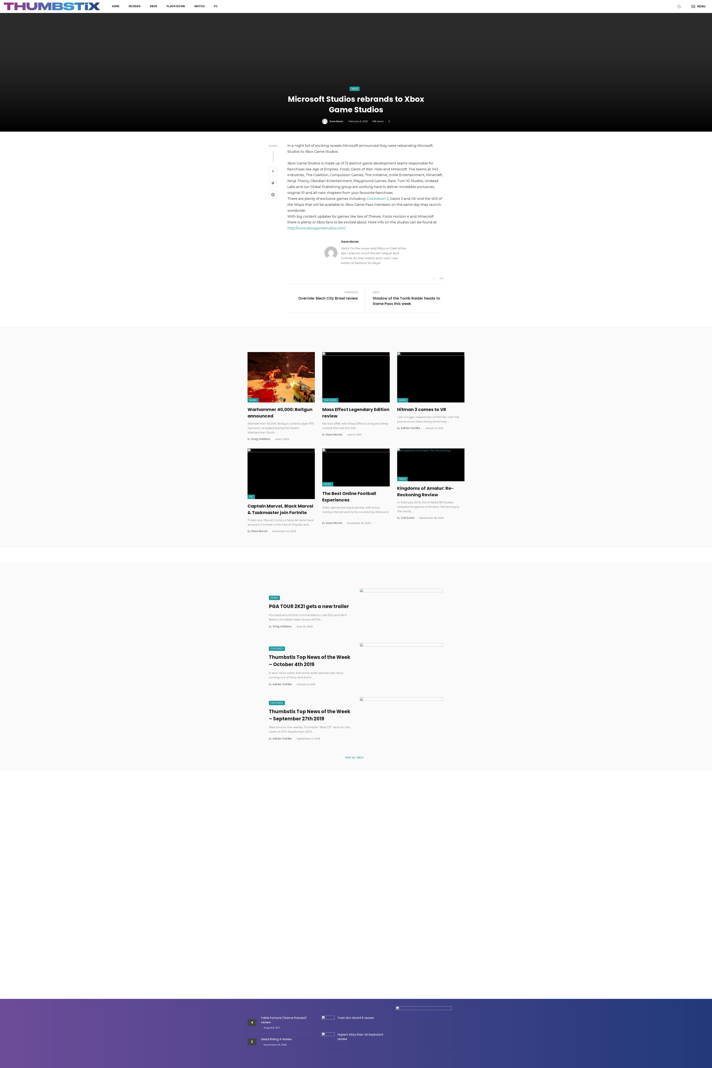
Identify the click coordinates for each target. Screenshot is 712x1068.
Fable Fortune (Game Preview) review (283, 1020)
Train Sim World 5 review (355, 1018)
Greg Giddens (260, 439)
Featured (330, 400)
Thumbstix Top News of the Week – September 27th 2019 (309, 715)
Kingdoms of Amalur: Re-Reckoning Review (425, 491)
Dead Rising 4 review (276, 1039)
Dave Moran (336, 121)
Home (115, 6)
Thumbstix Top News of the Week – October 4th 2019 (309, 661)
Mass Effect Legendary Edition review (355, 412)
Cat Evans (407, 518)
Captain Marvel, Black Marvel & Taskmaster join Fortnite (280, 509)
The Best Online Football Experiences (349, 496)
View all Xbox (354, 757)
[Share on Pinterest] (273, 195)
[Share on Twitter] (273, 183)
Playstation (176, 6)
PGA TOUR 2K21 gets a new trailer (309, 606)
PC (215, 6)
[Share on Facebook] (273, 171)
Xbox (153, 6)
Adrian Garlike (410, 428)
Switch (199, 6)
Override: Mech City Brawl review (328, 298)
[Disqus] (356, 835)
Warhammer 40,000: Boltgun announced (280, 412)
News (253, 400)
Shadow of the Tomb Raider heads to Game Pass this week (406, 301)
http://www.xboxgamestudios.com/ (316, 228)
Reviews (135, 6)
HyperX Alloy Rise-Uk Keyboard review (360, 1036)
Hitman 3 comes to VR (421, 409)
